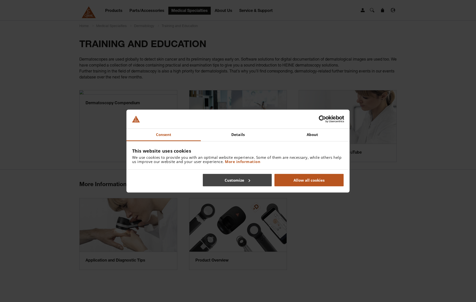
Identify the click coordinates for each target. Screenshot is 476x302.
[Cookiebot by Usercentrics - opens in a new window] (322, 119)
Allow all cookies (309, 179)
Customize (234, 179)
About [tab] (312, 134)
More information (242, 161)
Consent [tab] (164, 134)
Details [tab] (238, 134)
